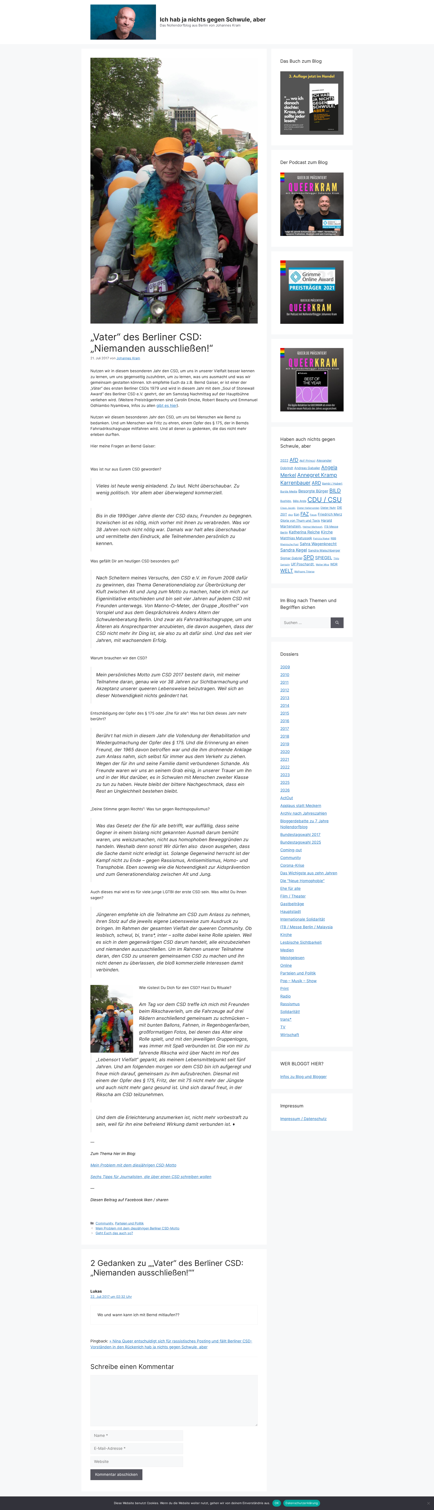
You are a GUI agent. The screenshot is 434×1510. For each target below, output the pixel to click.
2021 (284, 759)
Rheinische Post (289, 544)
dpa (290, 514)
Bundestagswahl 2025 (300, 842)
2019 (284, 744)
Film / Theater (293, 896)
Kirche (327, 532)
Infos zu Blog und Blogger (303, 1076)
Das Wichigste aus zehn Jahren (308, 873)
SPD (308, 557)
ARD (316, 483)
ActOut (286, 798)
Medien (287, 950)
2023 (285, 775)
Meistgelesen (292, 957)
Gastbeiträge (292, 904)
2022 (284, 460)
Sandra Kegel (293, 550)
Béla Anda (299, 501)
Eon (296, 514)
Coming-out (291, 850)
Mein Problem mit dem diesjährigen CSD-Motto (133, 1165)
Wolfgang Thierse (304, 571)
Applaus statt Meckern (300, 805)
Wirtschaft (289, 1034)
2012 (284, 690)
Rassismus (290, 1004)
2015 (284, 713)
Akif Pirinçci (307, 460)
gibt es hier (166, 405)
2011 (284, 682)
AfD (294, 460)
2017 (284, 728)
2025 (285, 782)
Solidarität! (290, 1011)
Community (104, 1223)
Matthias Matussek (296, 538)
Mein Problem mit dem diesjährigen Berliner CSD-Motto (137, 1228)
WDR (333, 564)
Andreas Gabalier (307, 468)
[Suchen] (337, 622)
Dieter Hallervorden (308, 508)
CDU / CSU (324, 500)
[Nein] (428, 1503)
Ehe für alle (290, 888)
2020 (285, 751)
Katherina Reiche (304, 532)
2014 (284, 705)
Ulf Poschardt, (303, 564)
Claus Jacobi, (288, 508)
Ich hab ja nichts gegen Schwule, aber (213, 19)
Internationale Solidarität (302, 919)
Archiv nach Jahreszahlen (303, 813)
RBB (333, 538)
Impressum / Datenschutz (303, 1118)
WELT (286, 571)
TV (282, 1027)
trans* (286, 1019)
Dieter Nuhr (328, 507)
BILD (335, 490)
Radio (285, 996)
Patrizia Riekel (321, 538)
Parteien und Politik (129, 1223)
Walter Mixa (322, 564)
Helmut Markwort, (313, 526)
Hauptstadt (290, 911)
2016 (284, 721)
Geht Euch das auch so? (114, 1233)
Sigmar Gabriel (291, 558)
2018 (284, 736)
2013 (284, 698)
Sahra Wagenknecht (318, 543)
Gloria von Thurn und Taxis (300, 520)
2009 (285, 667)
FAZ (304, 514)
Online (286, 965)
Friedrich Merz (330, 514)
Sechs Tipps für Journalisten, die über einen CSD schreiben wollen (150, 1176)
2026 (285, 790)
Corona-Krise (292, 865)
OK (277, 1503)
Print (284, 988)
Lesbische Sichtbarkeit (301, 942)
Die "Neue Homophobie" (302, 881)
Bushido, (286, 501)
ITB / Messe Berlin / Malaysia (306, 927)
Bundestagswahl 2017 (300, 834)
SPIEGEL (323, 557)
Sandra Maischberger (324, 550)
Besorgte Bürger (313, 491)
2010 (284, 674)
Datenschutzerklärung (301, 1503)
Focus (313, 514)
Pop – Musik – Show (298, 981)
